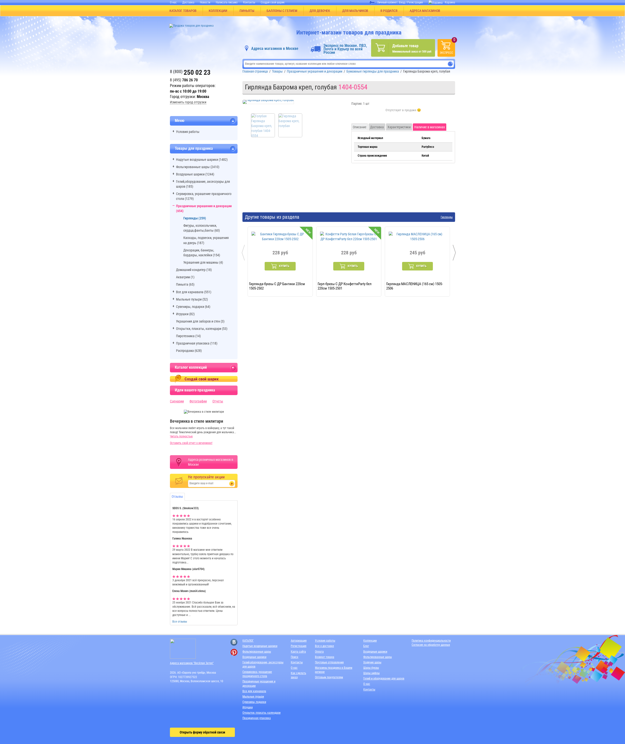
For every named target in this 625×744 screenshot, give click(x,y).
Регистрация (415, 2)
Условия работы (187, 132)
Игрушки (247, 707)
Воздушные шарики (254, 657)
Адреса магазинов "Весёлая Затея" (192, 663)
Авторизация (299, 640)
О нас (173, 2)
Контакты (249, 2)
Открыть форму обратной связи (202, 732)
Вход (402, 2)
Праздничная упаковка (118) (196, 343)
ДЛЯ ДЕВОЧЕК (320, 11)
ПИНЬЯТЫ (247, 11)
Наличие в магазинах (429, 127)
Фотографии (198, 401)
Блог (366, 646)
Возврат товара (324, 657)
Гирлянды (447, 217)
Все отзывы (179, 621)
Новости (205, 2)
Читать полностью (181, 436)
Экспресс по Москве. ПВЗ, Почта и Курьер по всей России (345, 49)
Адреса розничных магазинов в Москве (210, 462)
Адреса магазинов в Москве (274, 48)
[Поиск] (450, 63)
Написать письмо (227, 2)
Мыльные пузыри (253, 696)
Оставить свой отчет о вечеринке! (191, 443)
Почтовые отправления (329, 662)
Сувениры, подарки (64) (193, 307)
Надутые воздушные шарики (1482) (202, 160)
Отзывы (177, 496)
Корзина (450, 2)
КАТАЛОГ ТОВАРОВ (183, 11)
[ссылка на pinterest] (234, 652)
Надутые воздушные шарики (259, 646)
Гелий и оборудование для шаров (383, 678)
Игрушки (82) (185, 314)
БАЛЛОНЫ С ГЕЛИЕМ (282, 11)
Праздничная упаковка (256, 718)
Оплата (319, 651)
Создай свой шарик (273, 2)
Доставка (188, 2)
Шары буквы (371, 667)
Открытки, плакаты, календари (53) (201, 329)
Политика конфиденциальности (431, 640)
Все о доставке (324, 646)
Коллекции (370, 640)
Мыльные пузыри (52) (192, 299)
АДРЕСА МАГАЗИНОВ (425, 11)
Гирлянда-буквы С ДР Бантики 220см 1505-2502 (277, 286)
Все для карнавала (254, 691)
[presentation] (243, 252)
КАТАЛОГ (248, 640)
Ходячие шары (372, 662)
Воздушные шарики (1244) (195, 174)
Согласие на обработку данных (431, 645)
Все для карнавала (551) (193, 292)
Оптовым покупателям (329, 677)
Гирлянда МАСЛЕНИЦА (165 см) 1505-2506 (414, 286)
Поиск (294, 657)
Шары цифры (371, 673)
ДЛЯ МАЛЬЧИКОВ (355, 11)
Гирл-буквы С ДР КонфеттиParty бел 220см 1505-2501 (345, 286)
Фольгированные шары (256, 651)
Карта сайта (298, 651)
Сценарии (177, 401)
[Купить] (403, 113)
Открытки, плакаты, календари (261, 712)
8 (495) (184, 80)
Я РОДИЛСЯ (388, 11)
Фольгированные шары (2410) (197, 167)
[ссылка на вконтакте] (234, 642)
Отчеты (217, 401)
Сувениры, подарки (254, 702)
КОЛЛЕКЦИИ (218, 11)
